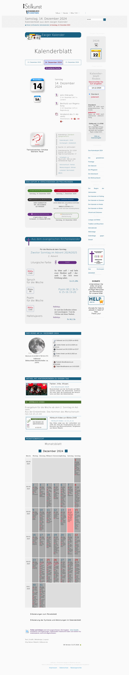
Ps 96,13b (71, 319)
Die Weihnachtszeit (94, 178)
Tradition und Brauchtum (95, 224)
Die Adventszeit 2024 (60, 387)
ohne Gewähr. (74, 630)
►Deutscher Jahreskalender (40, 25)
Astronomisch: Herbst (67, 164)
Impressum (53, 668)
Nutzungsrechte (76, 668)
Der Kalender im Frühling (96, 196)
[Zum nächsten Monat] (66, 452)
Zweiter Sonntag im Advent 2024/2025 (54, 252)
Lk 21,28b (74, 281)
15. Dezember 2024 (72, 62)
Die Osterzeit (92, 166)
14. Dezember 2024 (53, 62)
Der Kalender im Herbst (95, 204)
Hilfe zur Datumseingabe (96, 137)
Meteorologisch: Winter (68, 167)
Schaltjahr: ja (64, 157)
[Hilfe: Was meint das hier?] (77, 225)
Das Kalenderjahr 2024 (95, 150)
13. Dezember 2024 (34, 62)
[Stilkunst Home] (32, 14)
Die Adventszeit (93, 174)
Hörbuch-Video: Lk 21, (62, 421)
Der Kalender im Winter (95, 208)
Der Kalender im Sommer (96, 200)
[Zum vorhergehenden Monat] (40, 452)
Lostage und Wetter (94, 220)
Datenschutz (63, 668)
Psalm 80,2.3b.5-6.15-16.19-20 (68, 290)
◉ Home (27, 25)
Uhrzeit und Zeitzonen (95, 212)
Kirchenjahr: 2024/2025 (68, 143)
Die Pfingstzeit (92, 170)
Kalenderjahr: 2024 (66, 140)
